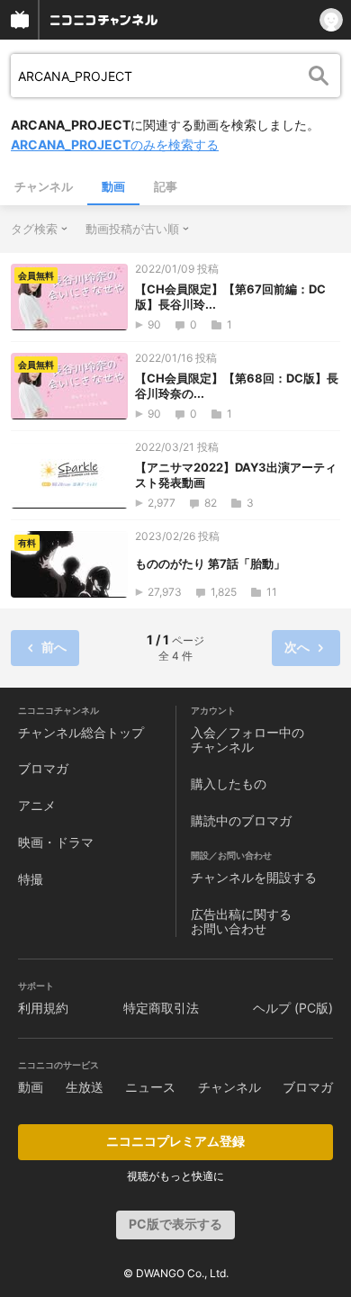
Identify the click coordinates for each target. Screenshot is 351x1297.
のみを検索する (115, 144)
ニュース (150, 1086)
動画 (113, 186)
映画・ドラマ (56, 842)
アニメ (37, 805)
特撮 (30, 879)
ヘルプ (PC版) (293, 1007)
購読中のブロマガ (241, 820)
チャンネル (43, 186)
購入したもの (228, 783)
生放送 (85, 1086)
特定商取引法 (161, 1007)
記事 (165, 186)
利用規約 (43, 1007)
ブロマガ (43, 768)
